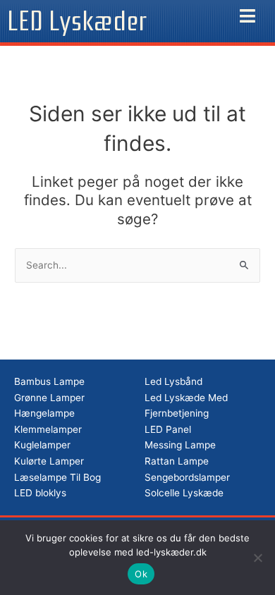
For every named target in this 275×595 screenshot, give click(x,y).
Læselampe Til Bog (57, 477)
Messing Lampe (180, 444)
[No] (257, 558)
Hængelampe (44, 413)
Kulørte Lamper (49, 461)
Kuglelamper (42, 444)
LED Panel (168, 429)
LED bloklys (40, 492)
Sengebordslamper (187, 477)
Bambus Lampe (49, 381)
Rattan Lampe (177, 461)
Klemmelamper (48, 429)
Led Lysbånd (173, 381)
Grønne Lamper (49, 397)
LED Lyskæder (77, 21)
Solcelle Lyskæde (184, 492)
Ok (141, 573)
